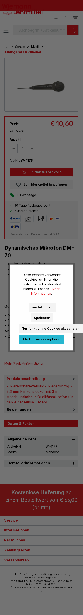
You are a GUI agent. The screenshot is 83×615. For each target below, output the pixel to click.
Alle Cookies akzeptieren (42, 339)
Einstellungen (42, 307)
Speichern (42, 318)
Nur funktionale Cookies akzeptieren (51, 328)
